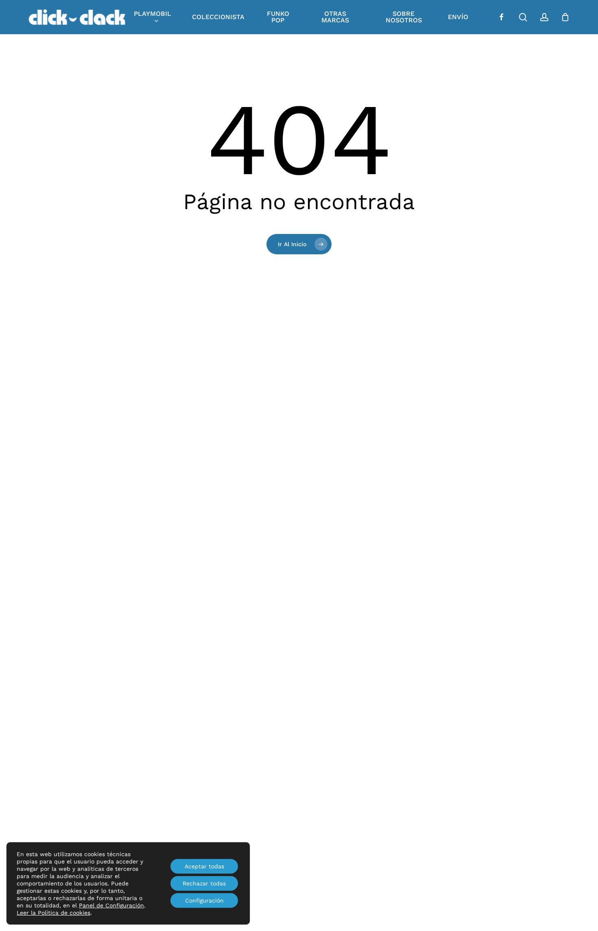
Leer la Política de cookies (53, 912)
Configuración (204, 900)
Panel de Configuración (111, 905)
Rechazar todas (204, 883)
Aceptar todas (204, 866)
